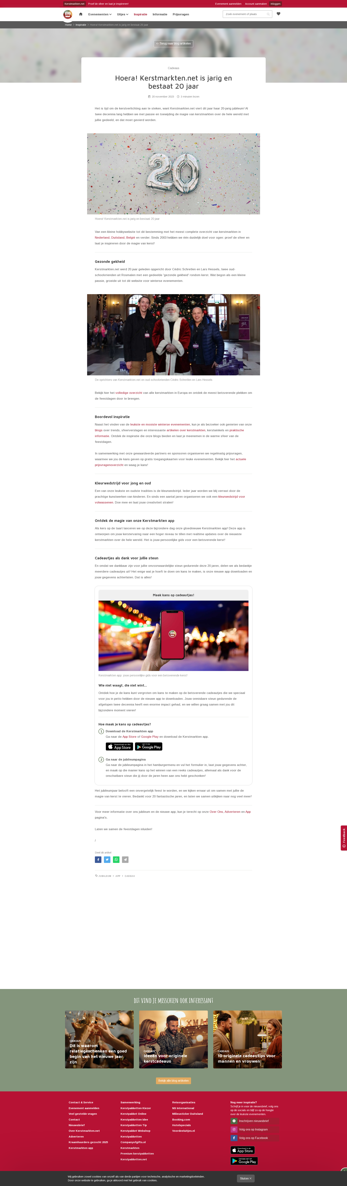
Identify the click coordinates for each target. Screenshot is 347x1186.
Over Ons (216, 812)
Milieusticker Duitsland (187, 1113)
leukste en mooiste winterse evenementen (160, 424)
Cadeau (130, 876)
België (130, 237)
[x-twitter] (107, 859)
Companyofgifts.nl (133, 1142)
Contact (74, 1119)
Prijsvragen (181, 14)
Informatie (160, 14)
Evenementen (98, 14)
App (248, 812)
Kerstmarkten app (81, 1147)
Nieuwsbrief (77, 1125)
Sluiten (244, 1178)
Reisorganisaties (183, 1102)
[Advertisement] (173, 924)
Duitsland (118, 237)
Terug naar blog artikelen (175, 43)
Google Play (149, 736)
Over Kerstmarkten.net (84, 1130)
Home (68, 14)
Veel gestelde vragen (83, 1113)
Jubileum (104, 876)
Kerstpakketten (131, 1136)
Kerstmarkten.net (74, 3)
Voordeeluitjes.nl (183, 1130)
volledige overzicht (128, 393)
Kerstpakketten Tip (134, 1125)
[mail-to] (125, 859)
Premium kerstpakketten (137, 1153)
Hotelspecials (181, 1125)
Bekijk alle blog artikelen (173, 1080)
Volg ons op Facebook (253, 1138)
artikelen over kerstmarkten (186, 430)
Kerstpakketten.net (134, 1159)
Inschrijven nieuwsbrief (253, 1121)
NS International (183, 1108)
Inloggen (275, 3)
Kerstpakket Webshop (135, 1130)
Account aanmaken (256, 3)
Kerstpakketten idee (134, 1119)
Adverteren (232, 812)
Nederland (102, 237)
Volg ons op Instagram (253, 1129)
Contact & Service (81, 1102)
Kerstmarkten (130, 1147)
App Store (129, 736)
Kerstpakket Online (133, 1113)
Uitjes (121, 14)
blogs (98, 430)
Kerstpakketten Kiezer (136, 1108)
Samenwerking (130, 1102)
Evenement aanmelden (228, 3)
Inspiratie (140, 14)
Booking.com (181, 1119)
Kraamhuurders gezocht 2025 (88, 1142)
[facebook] (98, 859)
